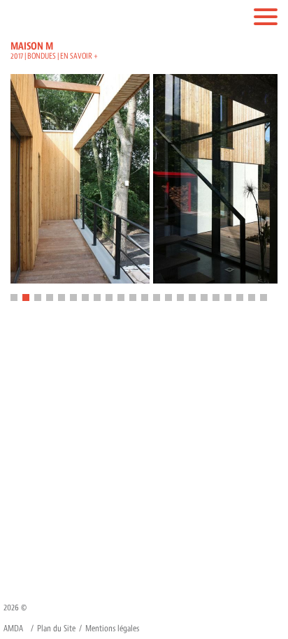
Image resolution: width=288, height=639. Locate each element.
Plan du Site (56, 628)
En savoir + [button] (79, 56)
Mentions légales (112, 628)
